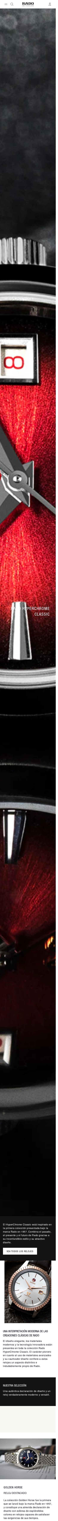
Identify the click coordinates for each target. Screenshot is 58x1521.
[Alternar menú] (6, 4)
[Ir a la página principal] (28, 4)
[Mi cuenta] (49, 4)
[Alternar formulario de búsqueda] (12, 4)
